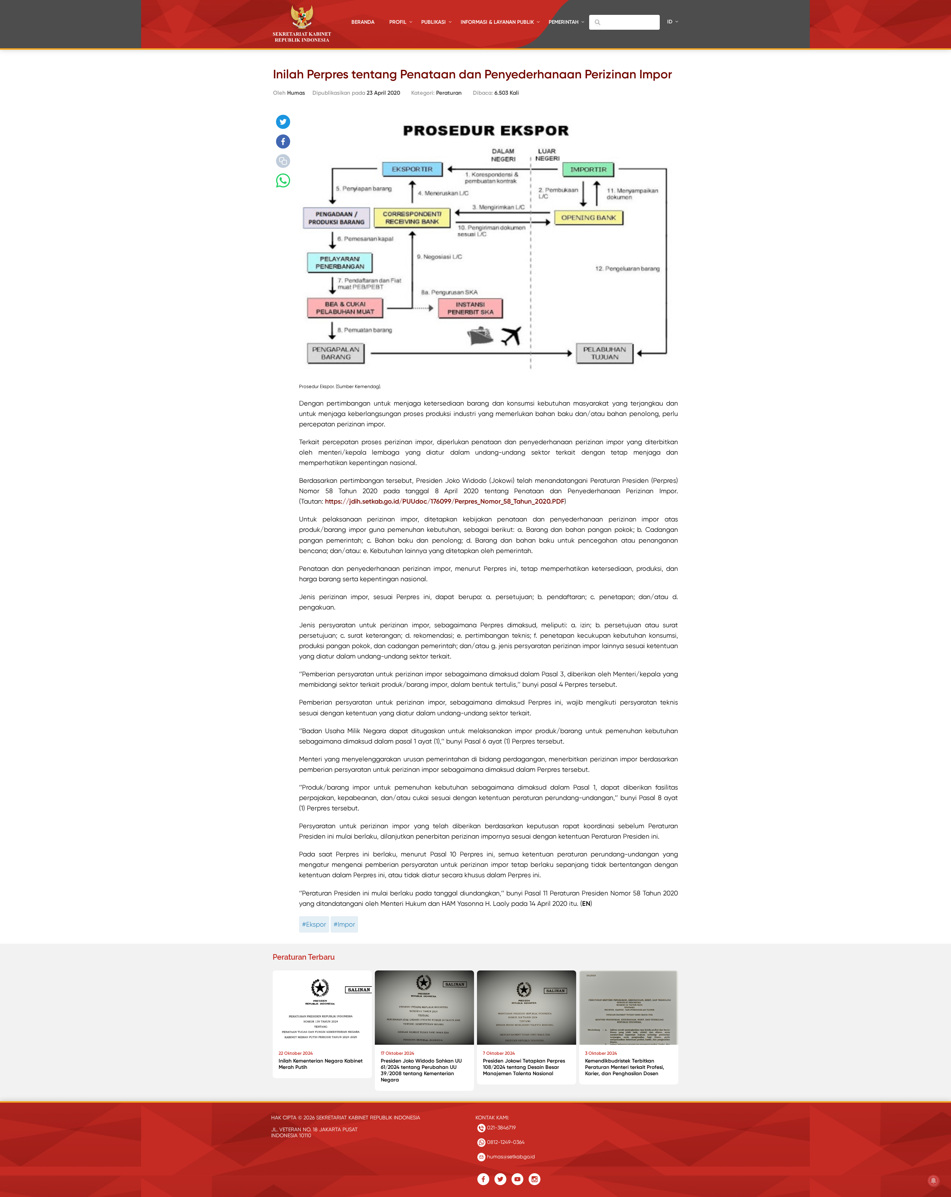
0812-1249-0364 (505, 1142)
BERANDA (362, 22)
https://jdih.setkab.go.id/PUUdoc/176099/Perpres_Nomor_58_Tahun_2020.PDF (444, 501)
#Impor (344, 924)
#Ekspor (314, 924)
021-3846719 (501, 1128)
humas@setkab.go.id (510, 1156)
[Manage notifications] (933, 1181)
